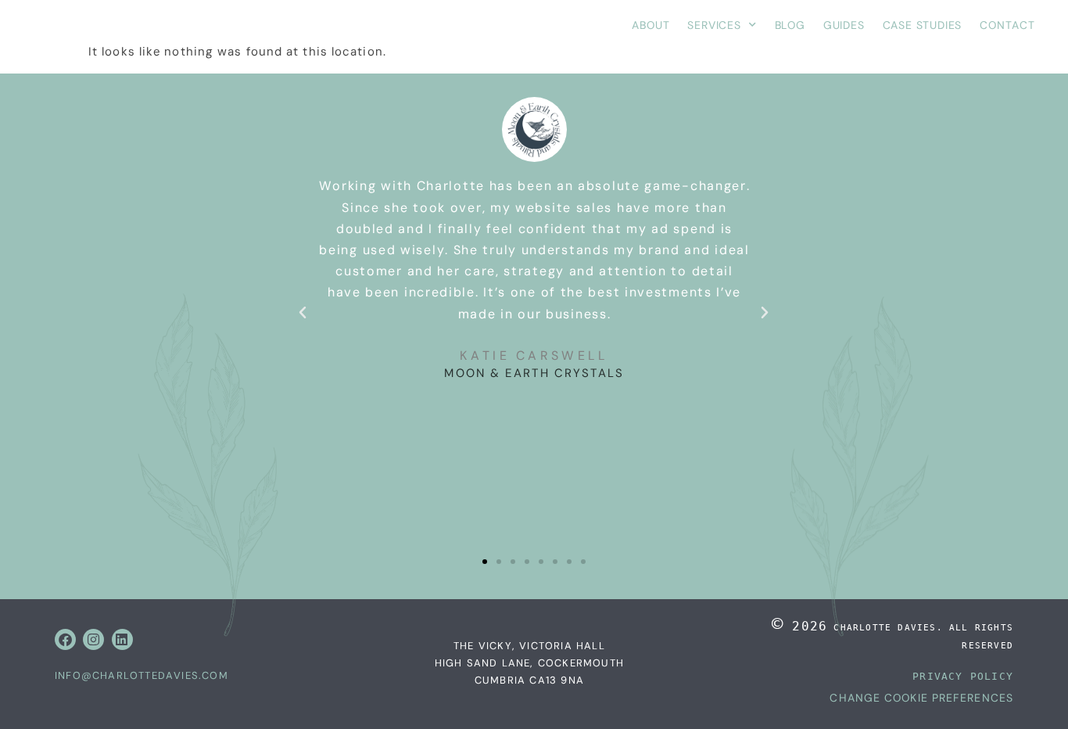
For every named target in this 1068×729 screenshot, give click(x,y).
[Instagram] (93, 639)
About (650, 25)
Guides (844, 25)
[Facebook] (65, 639)
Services (713, 25)
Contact (1007, 25)
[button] (303, 313)
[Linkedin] (122, 639)
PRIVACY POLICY (962, 676)
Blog (790, 25)
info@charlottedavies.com (141, 675)
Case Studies (922, 25)
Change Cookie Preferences (921, 698)
